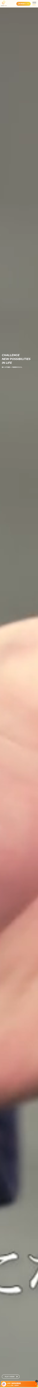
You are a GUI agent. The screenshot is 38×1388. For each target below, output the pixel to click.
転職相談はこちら (24, 3)
